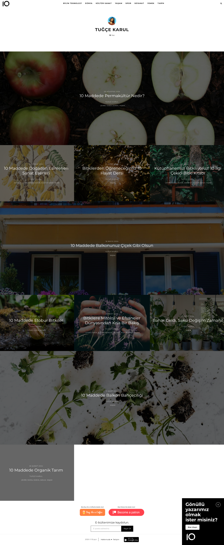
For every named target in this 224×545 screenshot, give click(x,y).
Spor (128, 3)
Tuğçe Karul (112, 102)
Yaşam (118, 3)
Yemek (150, 3)
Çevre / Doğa (106, 105)
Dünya (89, 3)
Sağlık (43, 480)
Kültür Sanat (104, 3)
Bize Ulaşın (192, 527)
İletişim (116, 539)
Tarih (161, 3)
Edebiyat (188, 183)
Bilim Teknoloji (72, 3)
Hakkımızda (105, 539)
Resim (57, 183)
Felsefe (116, 332)
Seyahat (139, 3)
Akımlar (17, 183)
